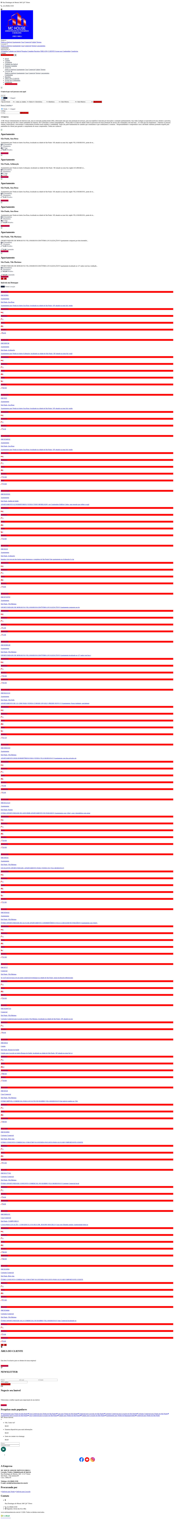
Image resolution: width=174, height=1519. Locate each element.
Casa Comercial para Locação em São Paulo (43, 1415)
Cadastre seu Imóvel (14, 51)
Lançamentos (41, 46)
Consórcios (74, 51)
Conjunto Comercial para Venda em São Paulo (152, 1414)
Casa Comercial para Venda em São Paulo (42, 1414)
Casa (22, 42)
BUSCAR (98, 102)
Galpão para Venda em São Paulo (69, 1415)
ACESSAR (4, 1366)
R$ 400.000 (4, 251)
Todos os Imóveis (6, 42)
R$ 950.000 (4, 153)
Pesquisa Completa (28, 51)
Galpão (33, 42)
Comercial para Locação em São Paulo (91, 1414)
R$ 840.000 (4, 177)
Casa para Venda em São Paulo (67, 1414)
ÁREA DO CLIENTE (47, 51)
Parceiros (37, 51)
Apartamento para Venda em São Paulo (14, 1414)
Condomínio (5, 48)
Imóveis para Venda (8, 1491)
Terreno (38, 42)
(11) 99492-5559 (11, 84)
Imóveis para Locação (23, 1491)
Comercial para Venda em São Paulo (148, 1415)
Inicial (7, 59)
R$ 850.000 (4, 200)
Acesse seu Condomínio (62, 51)
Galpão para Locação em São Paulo (93, 1415)
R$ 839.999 (4, 276)
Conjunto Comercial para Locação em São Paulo (120, 1414)
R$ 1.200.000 (5, 226)
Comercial (27, 42)
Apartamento (16, 42)
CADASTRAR (6, 1384)
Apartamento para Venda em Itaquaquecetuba (120, 1415)
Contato (3, 53)
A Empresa (4, 51)
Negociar (4, 1405)
